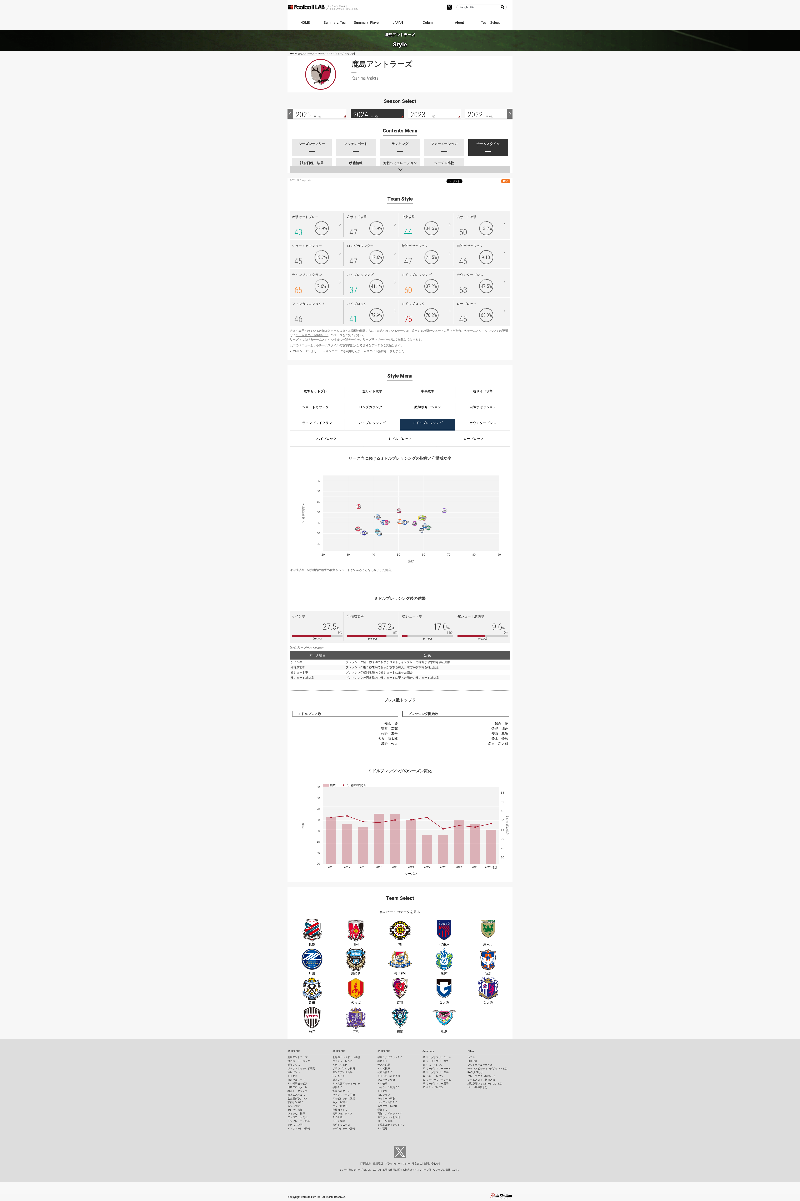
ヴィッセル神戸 (296, 1113)
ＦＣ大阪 (383, 1091)
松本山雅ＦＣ (385, 1072)
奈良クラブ (384, 1094)
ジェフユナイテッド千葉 (301, 1068)
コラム (471, 1057)
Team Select (490, 23)
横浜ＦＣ (337, 1087)
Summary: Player (367, 23)
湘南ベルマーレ (341, 1091)
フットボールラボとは (480, 1064)
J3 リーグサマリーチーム (436, 1079)
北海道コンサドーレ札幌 (346, 1057)
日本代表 (473, 1061)
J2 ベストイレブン (433, 1076)
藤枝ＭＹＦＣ (340, 1109)
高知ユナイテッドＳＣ (390, 1113)
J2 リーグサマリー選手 (435, 1072)
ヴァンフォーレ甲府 (343, 1094)
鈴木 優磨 (499, 739)
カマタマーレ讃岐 (388, 1106)
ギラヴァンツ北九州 (389, 1117)
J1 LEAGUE (294, 1051)
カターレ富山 (340, 1102)
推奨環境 (378, 1163)
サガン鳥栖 (338, 1121)
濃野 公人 (389, 744)
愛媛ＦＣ (383, 1109)
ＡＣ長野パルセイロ (389, 1076)
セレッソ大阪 (295, 1109)
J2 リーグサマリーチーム (436, 1068)
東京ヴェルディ (296, 1079)
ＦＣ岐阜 (383, 1083)
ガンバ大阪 (294, 1106)
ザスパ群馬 (384, 1064)
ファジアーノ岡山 (298, 1117)
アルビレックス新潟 (343, 1098)
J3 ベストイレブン (433, 1087)
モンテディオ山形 (342, 1072)
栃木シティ (338, 1079)
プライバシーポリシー (397, 1163)
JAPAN (398, 23)
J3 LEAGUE (384, 1051)
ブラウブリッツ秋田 (343, 1068)
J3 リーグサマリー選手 (435, 1083)
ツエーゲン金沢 (386, 1079)
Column (429, 23)
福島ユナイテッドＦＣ (390, 1057)
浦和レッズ (294, 1064)
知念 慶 (391, 724)
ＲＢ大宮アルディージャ (346, 1083)
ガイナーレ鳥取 (386, 1098)
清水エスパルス (296, 1094)
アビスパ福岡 (295, 1124)
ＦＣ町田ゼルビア (298, 1083)
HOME (305, 23)
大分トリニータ (341, 1124)
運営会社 (417, 1163)
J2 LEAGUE (338, 1051)
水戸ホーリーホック (299, 1061)
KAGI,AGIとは (475, 1072)
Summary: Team (336, 23)
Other (471, 1051)
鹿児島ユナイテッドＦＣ (391, 1124)
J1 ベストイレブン (433, 1064)
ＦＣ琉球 (383, 1128)
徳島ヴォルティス (342, 1113)
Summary (428, 1051)
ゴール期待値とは (478, 1087)
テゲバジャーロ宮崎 (343, 1128)
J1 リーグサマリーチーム (436, 1057)
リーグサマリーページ (377, 339)
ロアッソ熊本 (385, 1121)
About (459, 23)
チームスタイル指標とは (312, 335)
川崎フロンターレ (298, 1087)
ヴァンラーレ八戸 (342, 1061)
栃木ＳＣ (383, 1061)
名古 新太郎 (388, 739)
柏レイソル (294, 1072)
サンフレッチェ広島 (299, 1121)
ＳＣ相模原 (384, 1068)
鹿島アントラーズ (298, 1057)
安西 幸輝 (389, 729)
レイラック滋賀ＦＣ (389, 1087)
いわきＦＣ (338, 1076)
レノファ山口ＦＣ (388, 1102)
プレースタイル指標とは (481, 1076)
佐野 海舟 (389, 734)
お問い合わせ (431, 1163)
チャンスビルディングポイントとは (488, 1068)
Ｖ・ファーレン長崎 (299, 1128)
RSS (505, 181)
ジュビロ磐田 (340, 1106)
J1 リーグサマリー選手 (435, 1061)
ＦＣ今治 (337, 1117)
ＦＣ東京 (293, 1076)
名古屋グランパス (298, 1098)
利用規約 (366, 1163)
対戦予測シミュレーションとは (485, 1083)
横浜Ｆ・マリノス (298, 1091)
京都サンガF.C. (296, 1102)
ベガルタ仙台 (340, 1064)
